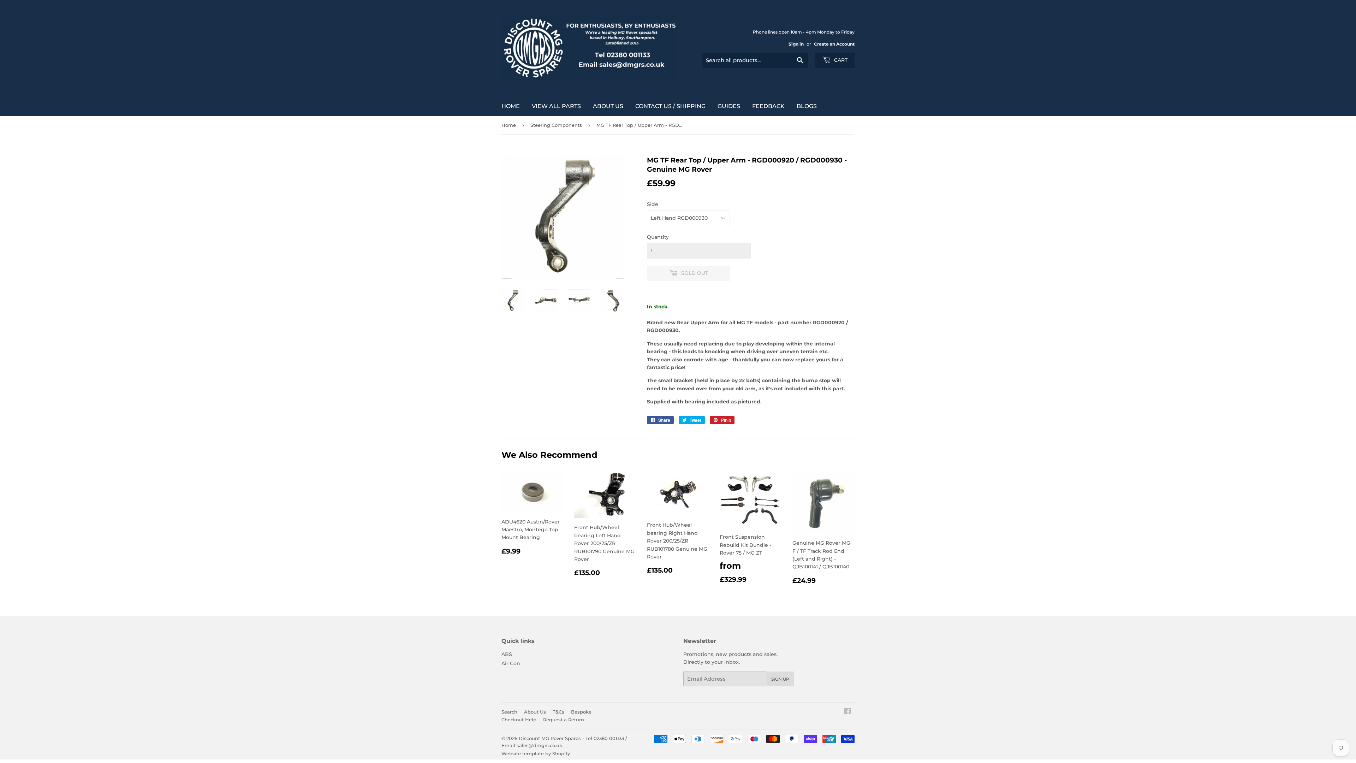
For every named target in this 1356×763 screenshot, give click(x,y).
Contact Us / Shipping (670, 106)
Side (652, 204)
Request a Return (563, 719)
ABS (506, 654)
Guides (729, 106)
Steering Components (556, 125)
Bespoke (581, 712)
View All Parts (556, 106)
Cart (840, 60)
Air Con (510, 663)
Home (510, 106)
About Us (608, 106)
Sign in (796, 44)
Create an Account (834, 44)
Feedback (768, 106)
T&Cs (558, 712)
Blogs (807, 106)
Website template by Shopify (535, 753)
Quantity (658, 237)
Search (509, 712)
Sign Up (780, 679)
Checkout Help (518, 719)
